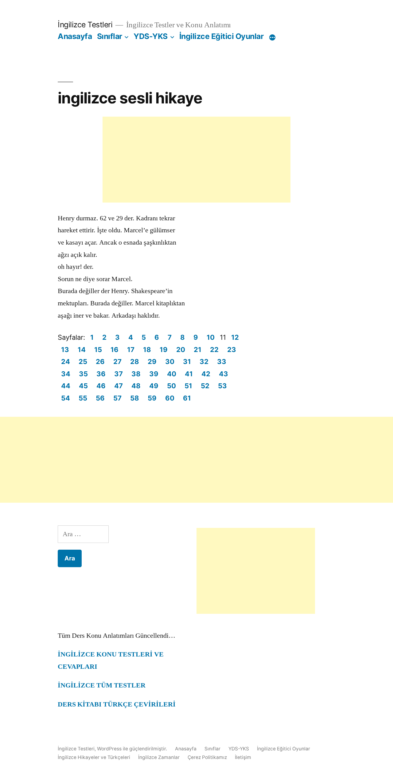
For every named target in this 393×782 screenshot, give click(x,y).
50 (171, 386)
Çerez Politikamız (207, 757)
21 (197, 350)
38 (136, 374)
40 (171, 374)
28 (134, 362)
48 (136, 386)
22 (214, 350)
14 (82, 350)
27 (117, 362)
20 (180, 350)
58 (134, 398)
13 (65, 350)
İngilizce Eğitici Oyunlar (221, 36)
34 (65, 374)
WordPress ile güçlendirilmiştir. (132, 749)
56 (100, 398)
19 (164, 350)
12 (235, 337)
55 (83, 398)
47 (118, 386)
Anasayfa (75, 36)
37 (118, 374)
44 (65, 386)
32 (204, 362)
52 (205, 386)
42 (205, 374)
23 (231, 350)
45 (83, 386)
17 (130, 350)
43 (223, 374)
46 (101, 386)
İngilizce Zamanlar (159, 757)
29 (152, 362)
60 (169, 398)
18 (147, 350)
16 (115, 350)
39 (153, 374)
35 (83, 374)
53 (222, 386)
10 (211, 337)
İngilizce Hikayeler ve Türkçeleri (94, 757)
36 (101, 374)
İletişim (243, 757)
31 (187, 362)
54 (65, 398)
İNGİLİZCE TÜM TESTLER (102, 685)
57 (117, 398)
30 (169, 362)
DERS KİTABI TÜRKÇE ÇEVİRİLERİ (117, 704)
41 (189, 374)
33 (221, 362)
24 (65, 362)
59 (152, 398)
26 (100, 362)
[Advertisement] (196, 160)
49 (153, 386)
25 (83, 362)
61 (187, 398)
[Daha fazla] (272, 37)
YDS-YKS (151, 36)
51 (188, 386)
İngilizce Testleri (85, 24)
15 (98, 350)
